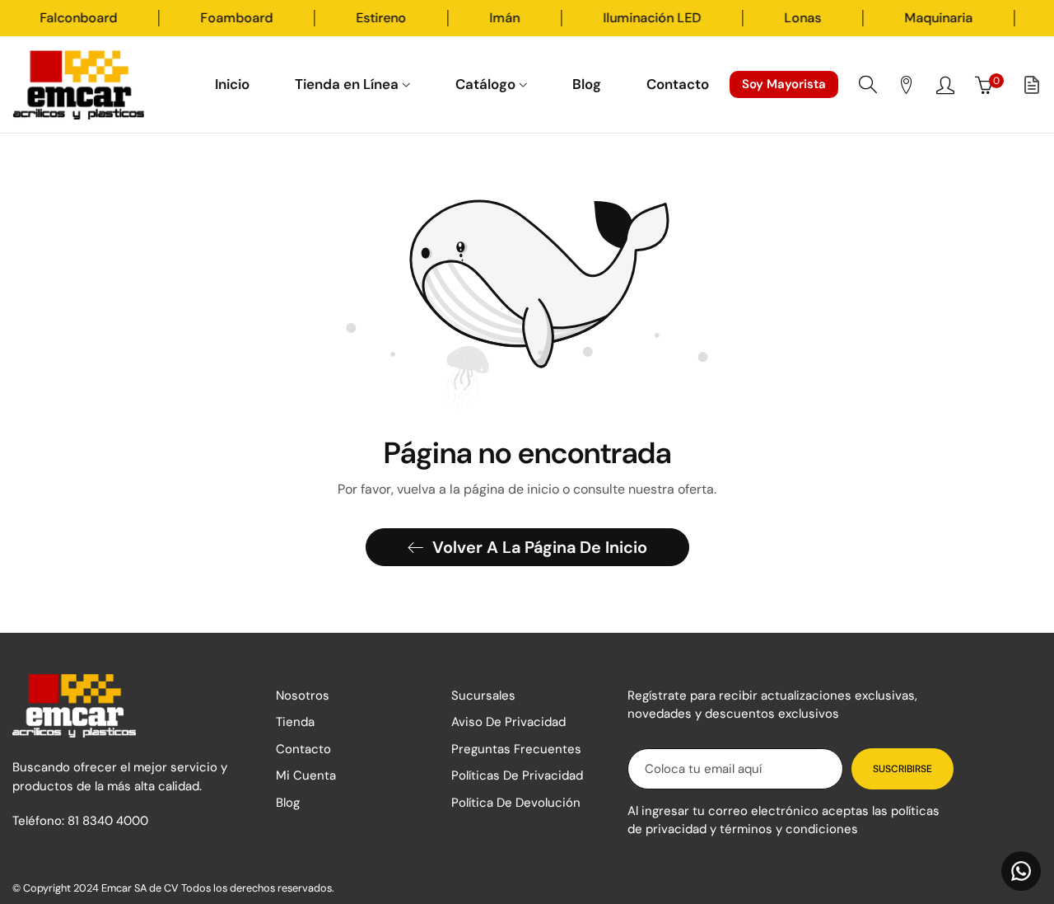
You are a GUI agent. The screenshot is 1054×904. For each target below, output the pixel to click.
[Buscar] (868, 85)
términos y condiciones (789, 829)
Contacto (303, 749)
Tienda (295, 722)
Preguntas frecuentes (516, 749)
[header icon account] (945, 85)
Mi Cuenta (306, 775)
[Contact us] (1021, 871)
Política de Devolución (516, 802)
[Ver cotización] (1032, 85)
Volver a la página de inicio (539, 547)
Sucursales (483, 695)
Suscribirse (902, 768)
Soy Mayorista (784, 84)
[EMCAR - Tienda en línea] (78, 84)
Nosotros (302, 695)
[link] (108, 18)
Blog (288, 802)
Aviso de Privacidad (508, 722)
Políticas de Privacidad (517, 775)
